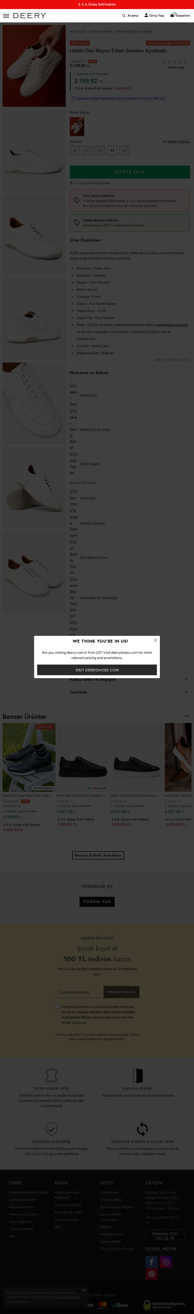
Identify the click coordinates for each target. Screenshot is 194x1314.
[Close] (156, 640)
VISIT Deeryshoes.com (97, 670)
